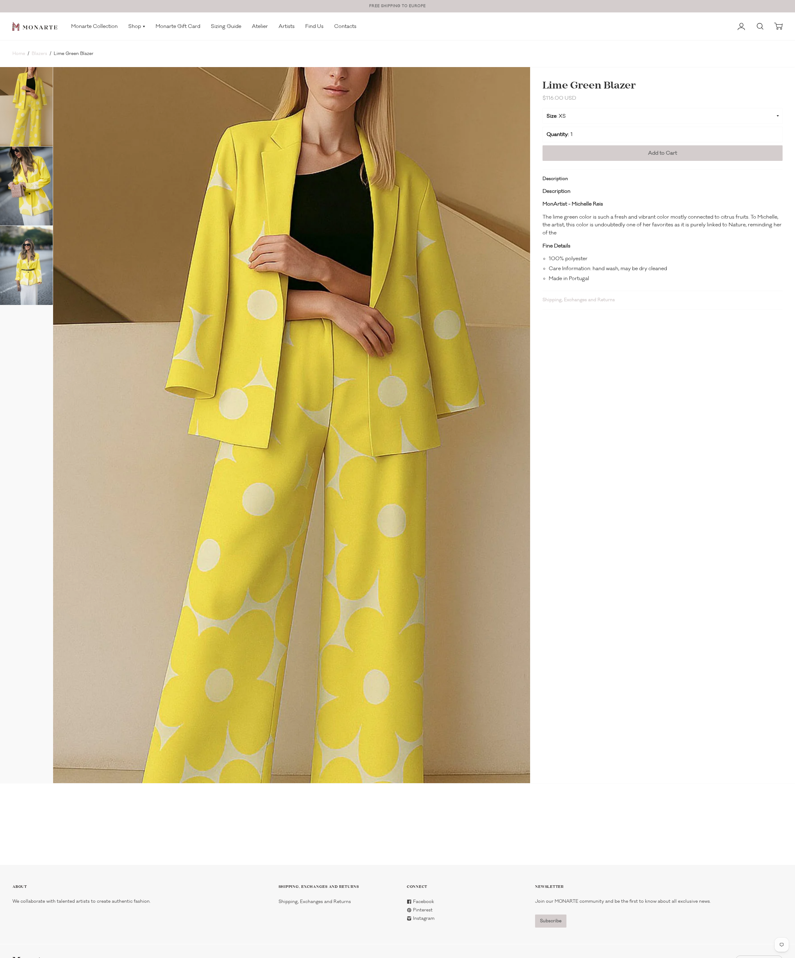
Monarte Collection (94, 26)
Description (555, 179)
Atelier (260, 26)
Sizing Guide (226, 26)
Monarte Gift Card (178, 26)
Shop (135, 26)
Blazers (39, 54)
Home (18, 54)
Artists (287, 26)
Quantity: (558, 134)
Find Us (314, 26)
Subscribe (550, 921)
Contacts (345, 26)
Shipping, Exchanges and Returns (579, 300)
